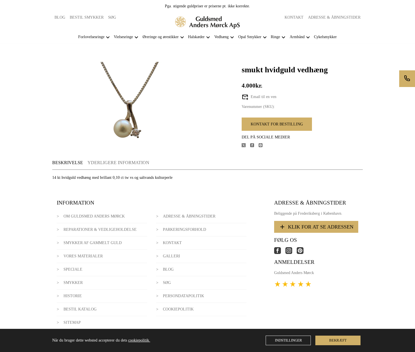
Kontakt (294, 17)
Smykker (73, 283)
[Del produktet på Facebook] (254, 146)
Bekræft (338, 340)
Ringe (275, 37)
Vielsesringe (123, 37)
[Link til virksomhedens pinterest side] (302, 253)
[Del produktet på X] (246, 146)
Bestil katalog (80, 309)
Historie (73, 296)
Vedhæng (221, 37)
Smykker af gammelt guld (93, 243)
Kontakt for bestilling (277, 124)
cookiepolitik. (139, 340)
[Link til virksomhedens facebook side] (279, 253)
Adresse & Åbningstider (334, 17)
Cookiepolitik (178, 309)
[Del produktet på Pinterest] (263, 146)
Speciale (73, 269)
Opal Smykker (249, 37)
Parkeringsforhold (184, 229)
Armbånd (297, 37)
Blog (59, 17)
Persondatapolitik (183, 296)
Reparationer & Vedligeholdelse (100, 229)
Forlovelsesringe (91, 37)
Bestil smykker (87, 17)
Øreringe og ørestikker (161, 37)
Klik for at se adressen (320, 227)
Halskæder (196, 37)
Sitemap (72, 322)
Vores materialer (83, 256)
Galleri (171, 256)
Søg (112, 17)
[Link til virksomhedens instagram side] (291, 253)
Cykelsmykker (325, 37)
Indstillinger (288, 340)
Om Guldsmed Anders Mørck (94, 216)
